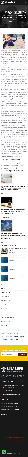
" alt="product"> (4, 251)
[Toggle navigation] (25, 2)
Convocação (4, 300)
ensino (2, 305)
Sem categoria (4, 321)
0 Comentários (5, 194)
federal (4, 333)
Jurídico (3, 309)
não (25, 333)
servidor (22, 336)
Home (10, 21)
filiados (9, 333)
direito (24, 330)
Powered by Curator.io (21, 442)
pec (3, 336)
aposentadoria (16, 330)
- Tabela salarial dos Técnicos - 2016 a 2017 (10, 403)
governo (16, 333)
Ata (2, 288)
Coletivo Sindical (5, 292)
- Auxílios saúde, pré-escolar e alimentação (10, 409)
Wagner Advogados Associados (12, 159)
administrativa (7, 330)
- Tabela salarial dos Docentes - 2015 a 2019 (10, 406)
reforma (16, 336)
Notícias (3, 313)
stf (17, 339)
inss (21, 333)
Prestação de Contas (6, 317)
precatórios (9, 336)
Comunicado (4, 296)
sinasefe (12, 339)
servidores (4, 339)
